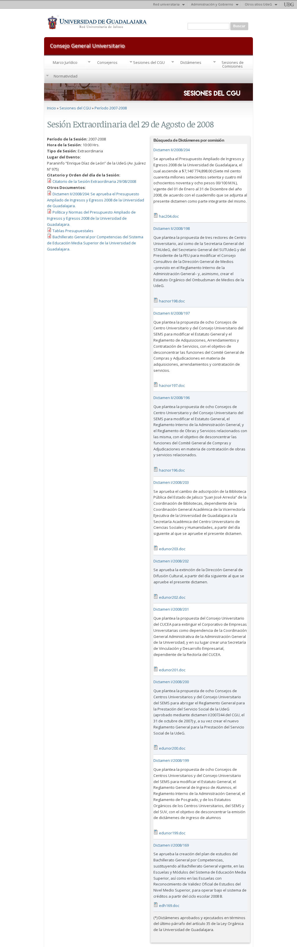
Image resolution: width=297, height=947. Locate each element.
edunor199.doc (172, 833)
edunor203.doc (172, 548)
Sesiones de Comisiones (233, 64)
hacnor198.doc (172, 301)
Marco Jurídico (65, 62)
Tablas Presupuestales (72, 230)
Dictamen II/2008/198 (171, 228)
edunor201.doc (172, 669)
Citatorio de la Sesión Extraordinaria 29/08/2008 (94, 181)
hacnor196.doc (172, 470)
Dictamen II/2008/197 (171, 313)
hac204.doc (169, 216)
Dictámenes (190, 62)
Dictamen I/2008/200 (171, 681)
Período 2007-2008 (111, 108)
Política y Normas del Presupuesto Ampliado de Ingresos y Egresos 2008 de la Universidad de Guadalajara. (91, 218)
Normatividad (65, 76)
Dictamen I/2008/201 (171, 609)
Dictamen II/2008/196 (171, 397)
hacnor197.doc (172, 385)
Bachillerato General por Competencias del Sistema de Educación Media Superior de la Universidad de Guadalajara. (95, 243)
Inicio (51, 108)
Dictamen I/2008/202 (171, 561)
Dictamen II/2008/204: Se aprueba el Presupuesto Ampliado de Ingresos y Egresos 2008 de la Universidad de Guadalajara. (95, 200)
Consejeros (107, 62)
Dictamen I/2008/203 (171, 482)
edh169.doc (169, 905)
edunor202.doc (172, 597)
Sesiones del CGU (149, 62)
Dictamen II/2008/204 (171, 149)
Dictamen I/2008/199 (171, 760)
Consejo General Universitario (87, 45)
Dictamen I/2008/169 (171, 845)
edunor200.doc (172, 748)
